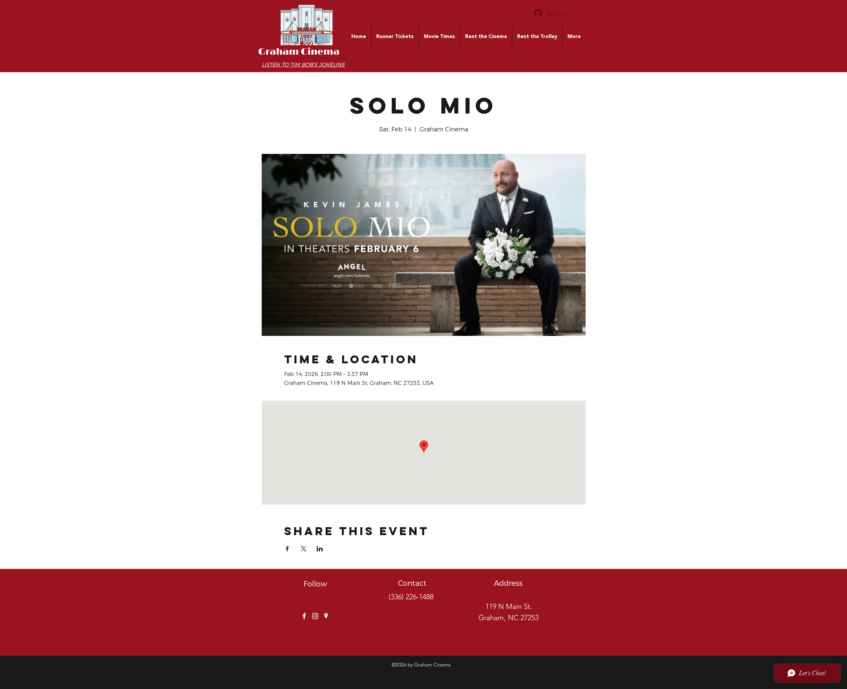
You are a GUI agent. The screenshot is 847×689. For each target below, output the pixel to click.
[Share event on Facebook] (287, 548)
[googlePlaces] (326, 616)
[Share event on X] (303, 548)
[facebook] (304, 616)
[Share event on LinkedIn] (320, 548)
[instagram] (315, 616)
